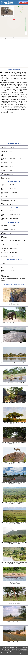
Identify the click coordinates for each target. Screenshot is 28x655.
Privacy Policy (21, 647)
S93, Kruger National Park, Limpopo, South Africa (14, 422)
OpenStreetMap (3, 38)
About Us (9, 647)
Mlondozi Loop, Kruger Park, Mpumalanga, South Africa (14, 542)
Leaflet (1, 37)
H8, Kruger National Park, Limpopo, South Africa (14, 382)
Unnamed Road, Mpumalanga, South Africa (14, 303)
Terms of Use (14, 647)
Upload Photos (24, 2)
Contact (26, 647)
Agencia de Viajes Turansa (12, 37)
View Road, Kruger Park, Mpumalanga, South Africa (14, 502)
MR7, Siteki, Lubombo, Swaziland (14, 622)
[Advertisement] (14, 53)
